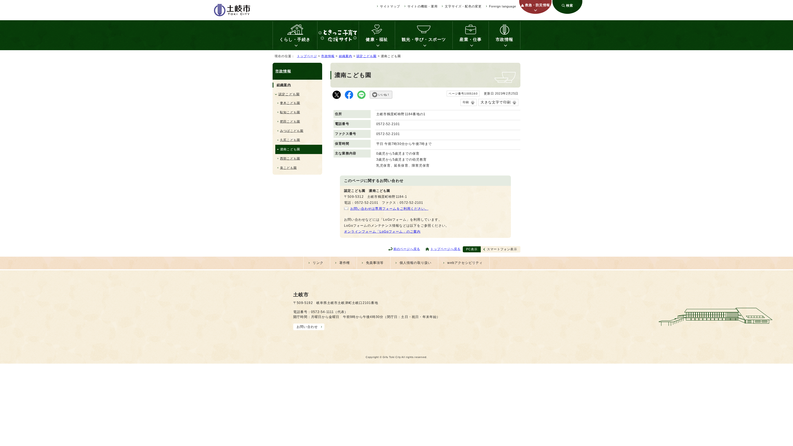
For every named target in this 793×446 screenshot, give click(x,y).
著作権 (344, 263)
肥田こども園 (290, 121)
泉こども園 (288, 168)
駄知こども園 (290, 112)
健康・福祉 (377, 39)
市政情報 (504, 39)
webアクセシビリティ (465, 263)
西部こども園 (290, 158)
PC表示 (472, 249)
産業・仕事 (470, 39)
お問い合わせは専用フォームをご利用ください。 (389, 208)
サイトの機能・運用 (422, 6)
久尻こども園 (290, 140)
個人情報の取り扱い (416, 263)
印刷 (466, 102)
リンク (318, 263)
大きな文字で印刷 (496, 102)
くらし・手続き (295, 39)
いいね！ (384, 94)
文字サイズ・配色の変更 (463, 6)
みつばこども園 (291, 131)
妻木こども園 (290, 103)
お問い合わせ (307, 327)
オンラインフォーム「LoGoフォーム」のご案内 (382, 231)
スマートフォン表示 (502, 249)
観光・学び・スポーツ (424, 39)
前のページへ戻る (406, 249)
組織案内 (345, 56)
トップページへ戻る (445, 249)
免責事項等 (375, 263)
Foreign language (502, 6)
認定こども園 (366, 56)
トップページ (307, 56)
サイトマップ (390, 6)
